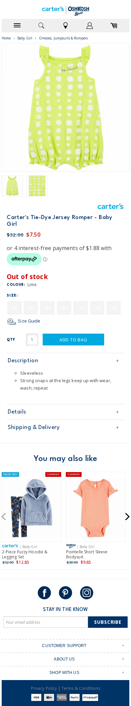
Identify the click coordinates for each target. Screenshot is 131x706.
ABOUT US (64, 659)
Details (17, 412)
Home (6, 38)
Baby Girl (24, 38)
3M (31, 308)
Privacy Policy (44, 688)
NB (14, 308)
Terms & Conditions (80, 688)
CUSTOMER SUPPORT (64, 645)
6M (47, 308)
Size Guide (28, 321)
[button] (5, 516)
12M (81, 308)
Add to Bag (73, 340)
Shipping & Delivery (33, 427)
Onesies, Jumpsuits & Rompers (63, 38)
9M (64, 308)
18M (97, 308)
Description (23, 361)
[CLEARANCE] (95, 509)
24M (114, 308)
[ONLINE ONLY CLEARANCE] (31, 509)
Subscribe (108, 622)
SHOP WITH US (64, 672)
